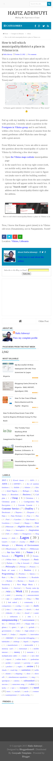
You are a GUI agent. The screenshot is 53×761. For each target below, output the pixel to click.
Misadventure (11, 549)
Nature (30, 552)
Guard (17, 523)
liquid (26, 641)
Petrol (36, 563)
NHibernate (34, 549)
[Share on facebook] (4, 237)
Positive (28, 570)
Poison (32, 567)
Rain (4, 577)
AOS (32, 480)
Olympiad (25, 559)
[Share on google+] (15, 237)
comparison (7, 606)
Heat (37, 523)
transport (24, 688)
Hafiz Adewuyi (22, 333)
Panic (36, 559)
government (7, 631)
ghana (4, 627)
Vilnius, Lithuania (19, 241)
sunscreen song (18, 684)
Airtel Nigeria (12, 491)
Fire (37, 516)
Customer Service (11, 508)
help (18, 631)
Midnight (6, 545)
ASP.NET (17, 484)
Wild (8, 591)
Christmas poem (9, 502)
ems (30, 616)
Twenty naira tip (32, 588)
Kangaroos (27, 534)
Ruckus (21, 581)
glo (22, 627)
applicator (18, 599)
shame (8, 674)
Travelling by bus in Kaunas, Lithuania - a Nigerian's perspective (25, 450)
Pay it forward (24, 563)
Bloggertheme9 (26, 749)
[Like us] (35, 26)
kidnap (17, 641)
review (30, 666)
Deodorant (6, 512)
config (18, 606)
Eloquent (31, 512)
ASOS (5, 484)
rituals (4, 670)
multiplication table (10, 656)
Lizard (5, 542)
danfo (36, 606)
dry (19, 613)
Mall (32, 542)
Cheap (15, 498)
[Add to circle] (39, 26)
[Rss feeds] (48, 26)
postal (17, 663)
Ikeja (8, 530)
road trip (14, 670)
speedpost (6, 681)
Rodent (10, 581)
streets (17, 681)
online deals (21, 659)
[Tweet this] (9, 237)
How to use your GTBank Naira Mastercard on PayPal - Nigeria (25, 402)
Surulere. (5, 588)
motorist (31, 652)
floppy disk (30, 624)
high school (30, 631)
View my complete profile (25, 338)
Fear (29, 516)
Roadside (35, 577)
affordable (35, 592)
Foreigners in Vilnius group (15, 127)
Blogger (26, 756)
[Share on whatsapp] (20, 237)
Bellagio (26, 491)
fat (3, 624)
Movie (23, 549)
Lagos (25, 537)
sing (33, 677)
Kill (14, 538)
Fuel (8, 519)
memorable (29, 645)
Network (5, 556)
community (29, 602)
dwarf (27, 613)
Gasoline (18, 519)
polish (8, 663)
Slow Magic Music (25, 584)
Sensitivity (6, 584)
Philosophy (11, 566)
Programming (8, 574)
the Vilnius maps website (22, 157)
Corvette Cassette (26, 505)
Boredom (15, 494)
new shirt (35, 656)
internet (10, 638)
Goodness (6, 523)
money (17, 652)
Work (19, 591)
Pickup (23, 567)
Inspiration (34, 530)
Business (27, 494)
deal (37, 609)
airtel (8, 595)
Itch (8, 534)
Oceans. (36, 556)
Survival (17, 588)
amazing (19, 595)
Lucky (23, 542)
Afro (37, 487)
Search (32, 581)
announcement (33, 595)
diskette (9, 613)
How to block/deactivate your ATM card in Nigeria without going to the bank (19, 417)
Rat (12, 577)
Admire (27, 487)
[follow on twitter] (42, 252)
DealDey (29, 508)
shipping (19, 674)
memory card (8, 649)
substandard (29, 681)
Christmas (30, 498)
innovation (35, 634)
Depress (19, 512)
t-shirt (32, 684)
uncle (26, 691)
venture (36, 691)
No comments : (32, 54)
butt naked (13, 602)
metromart (23, 649)
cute (28, 606)
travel (36, 687)
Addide (17, 487)
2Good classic (19, 480)
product (9, 666)
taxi (13, 688)
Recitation (23, 577)
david (28, 609)
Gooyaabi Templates (22, 753)
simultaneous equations (18, 677)
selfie (37, 670)
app (8, 599)
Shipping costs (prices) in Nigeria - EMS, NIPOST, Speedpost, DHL (26, 387)
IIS (38, 527)
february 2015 (15, 624)
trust (9, 691)
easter (36, 613)
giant (14, 627)
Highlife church (25, 526)
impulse (23, 634)
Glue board (30, 519)
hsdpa (13, 634)
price (37, 663)
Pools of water (9, 570)
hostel (4, 634)
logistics (36, 641)
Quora (32, 574)
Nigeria (19, 555)
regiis (20, 666)
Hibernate (10, 527)
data (8, 609)
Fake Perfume (17, 516)
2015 (4, 480)
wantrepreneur (11, 695)
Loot (14, 542)
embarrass (15, 616)
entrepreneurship (10, 620)
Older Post (44, 321)
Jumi (16, 534)
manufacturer (13, 645)
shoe (29, 674)
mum (24, 656)
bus (37, 599)
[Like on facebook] (40, 252)
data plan (18, 609)
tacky (4, 688)
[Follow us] (44, 26)
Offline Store (11, 559)
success (5, 684)
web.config (25, 695)
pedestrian (35, 659)
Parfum (10, 563)
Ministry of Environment (27, 545)
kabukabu (6, 641)
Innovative (20, 530)
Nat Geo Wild (14, 552)
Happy (27, 523)
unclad (17, 691)
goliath (32, 627)
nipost (9, 659)
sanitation (26, 670)
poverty (27, 663)
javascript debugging (26, 638)
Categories (14, 25)
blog (29, 599)
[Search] (49, 4)
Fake (4, 516)
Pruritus (22, 574)
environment (29, 620)
